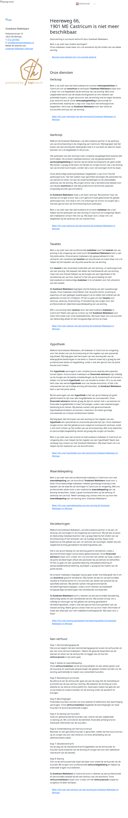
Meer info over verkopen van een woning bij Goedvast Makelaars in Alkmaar (84, 118)
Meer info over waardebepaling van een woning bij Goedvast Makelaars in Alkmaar (81, 507)
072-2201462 (13, 39)
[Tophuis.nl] (24, 71)
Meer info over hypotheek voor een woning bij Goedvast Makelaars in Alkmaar (85, 454)
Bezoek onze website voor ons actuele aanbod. (74, 57)
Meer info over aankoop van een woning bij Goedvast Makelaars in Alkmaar (83, 227)
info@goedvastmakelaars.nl (21, 42)
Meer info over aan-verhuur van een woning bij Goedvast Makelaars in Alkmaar (85, 791)
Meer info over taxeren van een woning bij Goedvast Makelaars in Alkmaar (83, 327)
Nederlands (84, 4)
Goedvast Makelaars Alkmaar (19, 48)
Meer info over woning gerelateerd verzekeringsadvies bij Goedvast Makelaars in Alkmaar (84, 622)
